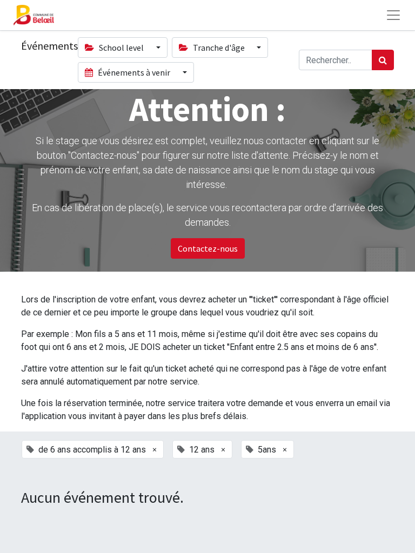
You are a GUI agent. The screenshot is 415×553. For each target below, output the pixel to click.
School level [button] (121, 47)
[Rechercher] (383, 60)
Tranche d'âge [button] (218, 47)
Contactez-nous (208, 248)
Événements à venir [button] (134, 72)
